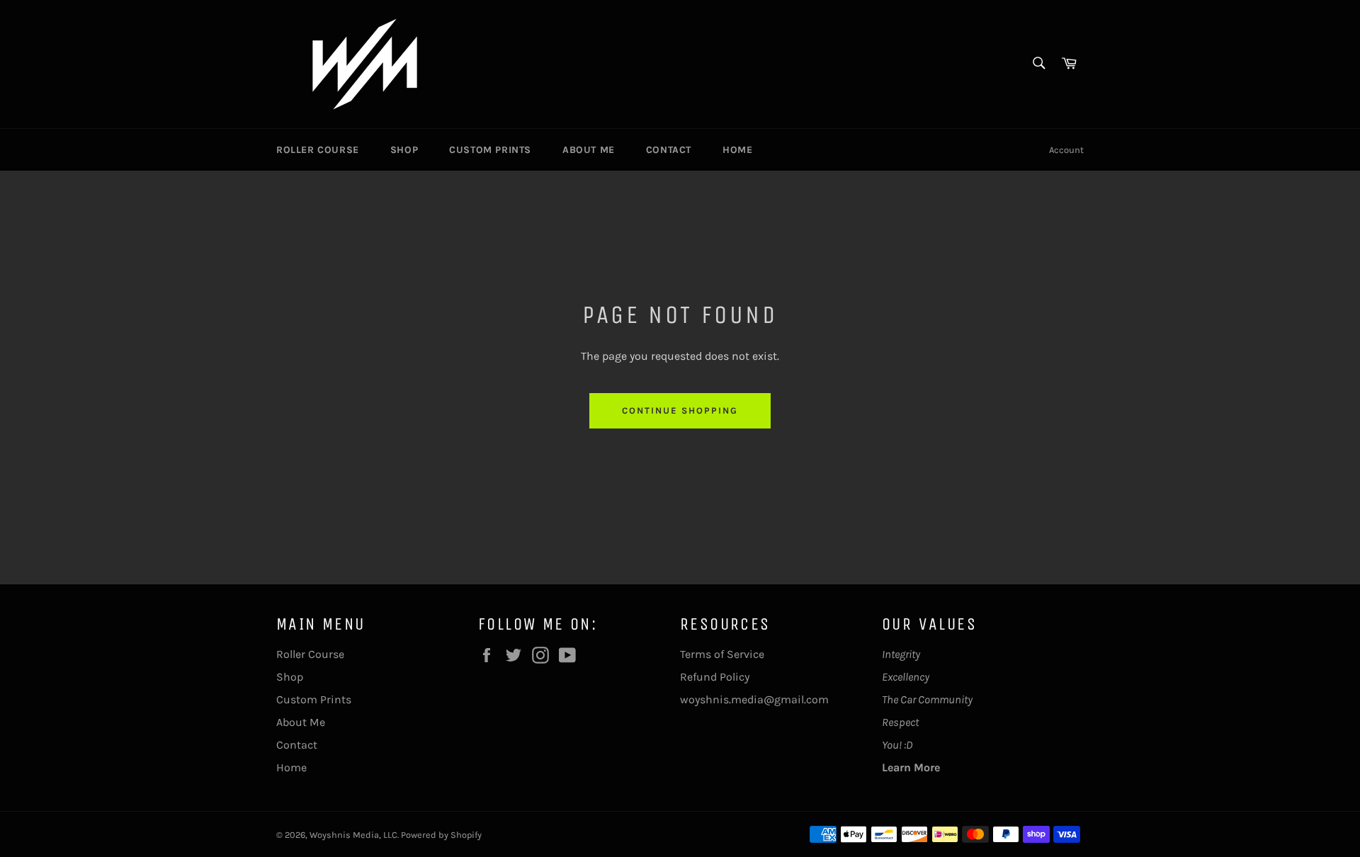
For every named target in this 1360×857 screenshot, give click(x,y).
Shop (404, 150)
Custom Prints (490, 150)
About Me (588, 150)
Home (737, 150)
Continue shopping (679, 410)
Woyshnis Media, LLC (353, 834)
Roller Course (317, 150)
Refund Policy (714, 676)
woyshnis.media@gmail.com (754, 699)
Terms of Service (722, 654)
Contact (668, 150)
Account (1066, 149)
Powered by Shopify (441, 834)
